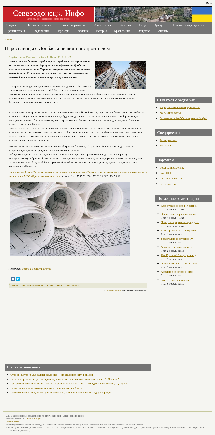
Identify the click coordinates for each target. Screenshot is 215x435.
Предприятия (41, 31)
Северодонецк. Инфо (48, 12)
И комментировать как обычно (179, 263)
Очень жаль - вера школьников (178, 214)
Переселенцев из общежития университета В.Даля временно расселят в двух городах (60, 392)
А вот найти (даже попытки (177, 247)
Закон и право (103, 25)
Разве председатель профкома (178, 230)
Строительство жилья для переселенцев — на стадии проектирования (51, 374)
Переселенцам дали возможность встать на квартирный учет (46, 388)
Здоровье (125, 25)
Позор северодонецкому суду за (180, 222)
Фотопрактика (168, 140)
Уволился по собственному (177, 238)
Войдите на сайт (114, 289)
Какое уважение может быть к (178, 206)
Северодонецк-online (172, 167)
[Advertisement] (42, 328)
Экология (82, 31)
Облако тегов (12, 421)
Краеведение (122, 31)
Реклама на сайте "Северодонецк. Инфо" (183, 118)
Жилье (49, 285)
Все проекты (167, 145)
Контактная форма (170, 113)
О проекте (12, 25)
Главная (8, 38)
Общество (144, 31)
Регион (15, 285)
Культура (159, 25)
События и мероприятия (188, 25)
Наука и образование (73, 25)
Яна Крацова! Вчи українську (178, 255)
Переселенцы (72, 285)
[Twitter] (18, 279)
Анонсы (163, 31)
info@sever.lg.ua (33, 418)
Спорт (143, 25)
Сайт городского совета (174, 178)
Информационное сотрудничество (180, 107)
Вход (209, 3)
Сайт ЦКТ (166, 173)
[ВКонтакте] (13, 279)
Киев (59, 285)
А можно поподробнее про (177, 271)
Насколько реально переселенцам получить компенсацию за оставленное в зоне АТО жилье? (64, 379)
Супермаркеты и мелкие (175, 280)
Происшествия (15, 31)
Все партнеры (168, 184)
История (101, 31)
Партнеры (63, 31)
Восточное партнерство (37, 268)
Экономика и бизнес (40, 25)
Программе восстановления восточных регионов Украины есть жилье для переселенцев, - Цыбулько (69, 383)
